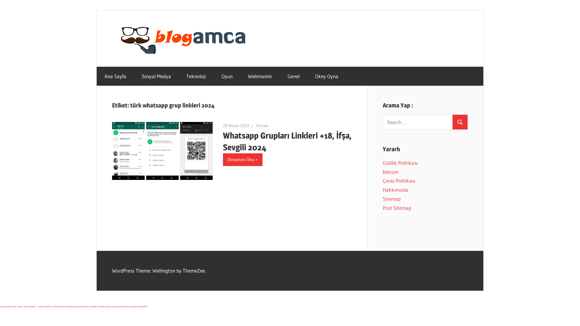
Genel (294, 76)
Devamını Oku (240, 159)
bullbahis (143, 306)
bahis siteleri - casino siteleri (38, 306)
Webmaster (260, 76)
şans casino (83, 306)
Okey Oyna (326, 76)
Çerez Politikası (399, 180)
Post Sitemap (397, 208)
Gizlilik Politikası (400, 163)
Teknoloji (196, 76)
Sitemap (392, 199)
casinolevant (58, 306)
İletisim (390, 172)
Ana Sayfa (115, 76)
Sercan (262, 125)
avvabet (134, 306)
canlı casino (5, 306)
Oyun (227, 76)
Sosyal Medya (156, 76)
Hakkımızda (395, 190)
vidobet (94, 306)
